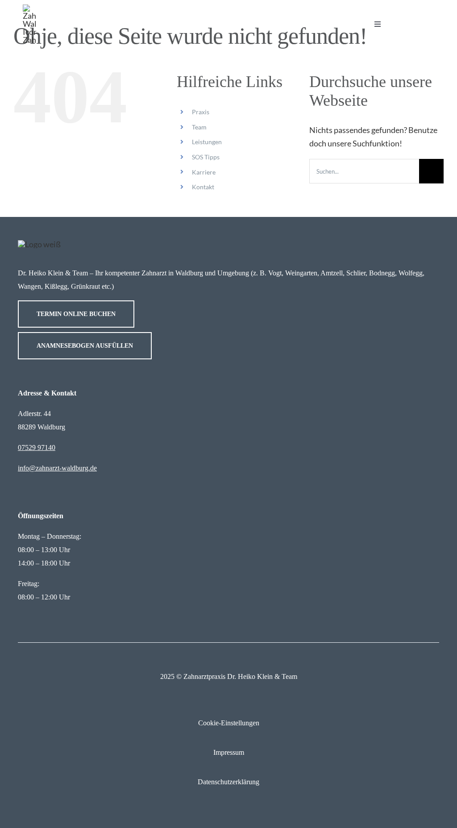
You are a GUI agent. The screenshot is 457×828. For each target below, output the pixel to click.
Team (199, 127)
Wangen (29, 286)
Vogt (275, 273)
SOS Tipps (206, 157)
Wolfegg (411, 273)
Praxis (200, 112)
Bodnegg (382, 273)
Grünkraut (85, 286)
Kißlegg (56, 286)
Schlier (356, 273)
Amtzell (331, 273)
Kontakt (203, 187)
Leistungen (207, 142)
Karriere (204, 172)
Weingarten (301, 273)
